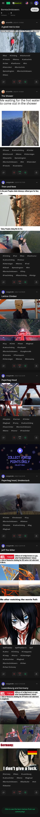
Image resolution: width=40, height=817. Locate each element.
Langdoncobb (26, 351)
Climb (13, 344)
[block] (36, 22)
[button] (31, 3)
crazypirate (10, 182)
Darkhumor (16, 63)
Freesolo (7, 59)
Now (22, 256)
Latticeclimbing (18, 150)
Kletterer (24, 521)
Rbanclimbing (22, 275)
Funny (16, 423)
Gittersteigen (29, 154)
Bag (30, 525)
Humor (14, 431)
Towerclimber (8, 427)
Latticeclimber (9, 659)
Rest (5, 56)
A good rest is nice (11, 26)
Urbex (6, 63)
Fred (27, 264)
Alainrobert (8, 67)
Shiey (23, 271)
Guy (5, 344)
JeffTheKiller (8, 648)
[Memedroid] (8, 3)
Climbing (14, 56)
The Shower (7, 96)
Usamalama (18, 166)
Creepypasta (27, 652)
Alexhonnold (25, 56)
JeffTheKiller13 (21, 648)
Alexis (6, 75)
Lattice (6, 652)
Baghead (30, 344)
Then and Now (9, 186)
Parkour (21, 260)
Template (7, 419)
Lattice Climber (9, 296)
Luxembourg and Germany (15, 688)
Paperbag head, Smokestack (15, 480)
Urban (23, 663)
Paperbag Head (9, 380)
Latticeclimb (27, 59)
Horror (15, 655)
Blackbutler (25, 782)
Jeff (31, 648)
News (16, 774)
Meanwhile (8, 158)
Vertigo (33, 275)
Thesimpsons (19, 355)
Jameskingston (9, 71)
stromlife (9, 22)
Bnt (25, 63)
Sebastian (7, 786)
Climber (30, 150)
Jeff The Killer (8, 550)
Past (15, 256)
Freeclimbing (8, 275)
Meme (19, 154)
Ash (34, 782)
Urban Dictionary (10, 667)
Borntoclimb (20, 67)
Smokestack (17, 518)
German (17, 419)
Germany (7, 774)
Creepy (6, 655)
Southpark (22, 347)
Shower (6, 150)
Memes (16, 59)
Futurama (7, 355)
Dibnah (6, 268)
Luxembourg (26, 774)
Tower (21, 344)
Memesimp (30, 359)
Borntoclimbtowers (25, 71)
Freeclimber (25, 431)
